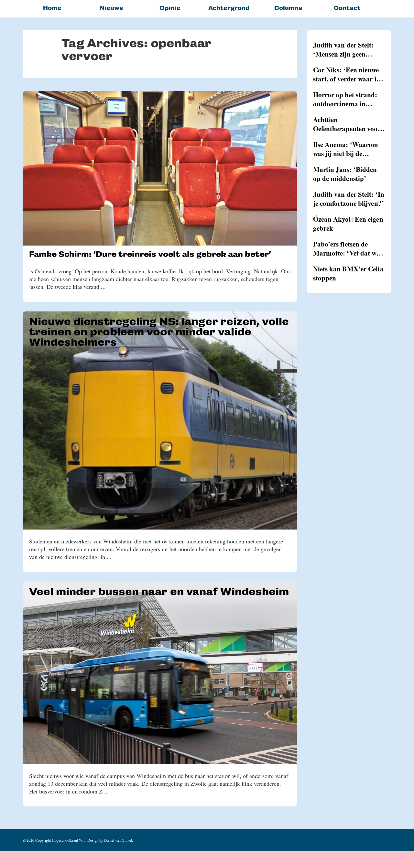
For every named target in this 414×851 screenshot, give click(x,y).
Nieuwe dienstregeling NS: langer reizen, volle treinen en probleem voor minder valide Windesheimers (159, 331)
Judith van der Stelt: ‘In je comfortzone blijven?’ (349, 199)
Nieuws (111, 8)
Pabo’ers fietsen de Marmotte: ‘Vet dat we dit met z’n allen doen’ (346, 248)
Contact (347, 8)
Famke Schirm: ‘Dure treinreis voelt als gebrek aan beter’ (150, 254)
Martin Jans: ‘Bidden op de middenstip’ (345, 174)
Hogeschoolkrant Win (68, 840)
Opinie (169, 8)
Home (52, 8)
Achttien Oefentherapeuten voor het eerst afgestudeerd (347, 124)
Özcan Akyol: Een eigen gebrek (348, 224)
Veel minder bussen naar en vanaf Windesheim (159, 591)
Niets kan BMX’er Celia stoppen (348, 273)
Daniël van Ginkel (118, 840)
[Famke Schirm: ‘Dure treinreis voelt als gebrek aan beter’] (160, 168)
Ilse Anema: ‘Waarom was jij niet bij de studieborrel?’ (345, 149)
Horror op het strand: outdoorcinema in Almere (345, 99)
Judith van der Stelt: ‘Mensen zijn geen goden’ (343, 49)
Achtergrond (229, 8)
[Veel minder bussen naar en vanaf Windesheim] (160, 673)
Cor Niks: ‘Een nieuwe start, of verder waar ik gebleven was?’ (346, 74)
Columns (288, 8)
